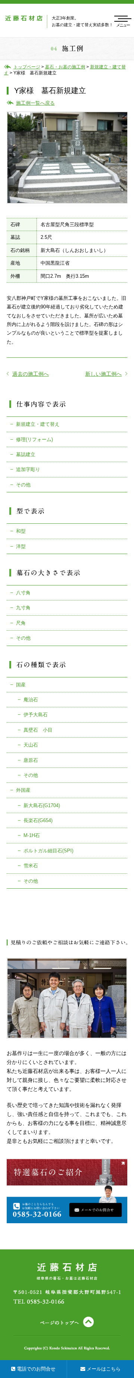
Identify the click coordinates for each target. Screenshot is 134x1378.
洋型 (21, 546)
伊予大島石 (35, 714)
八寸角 (23, 593)
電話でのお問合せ (35, 1369)
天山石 (30, 745)
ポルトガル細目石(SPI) (48, 850)
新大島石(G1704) (41, 805)
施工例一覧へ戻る (35, 103)
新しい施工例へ (103, 374)
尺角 (21, 623)
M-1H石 (31, 835)
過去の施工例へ (30, 374)
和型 (21, 531)
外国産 (23, 790)
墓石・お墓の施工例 (65, 67)
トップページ (26, 67)
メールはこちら (103, 1369)
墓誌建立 (25, 454)
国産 (21, 685)
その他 (23, 484)
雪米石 (30, 865)
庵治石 (30, 699)
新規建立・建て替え (38, 424)
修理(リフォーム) (34, 439)
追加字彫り (28, 469)
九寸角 (23, 607)
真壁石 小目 (37, 730)
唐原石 (30, 760)
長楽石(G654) (37, 820)
